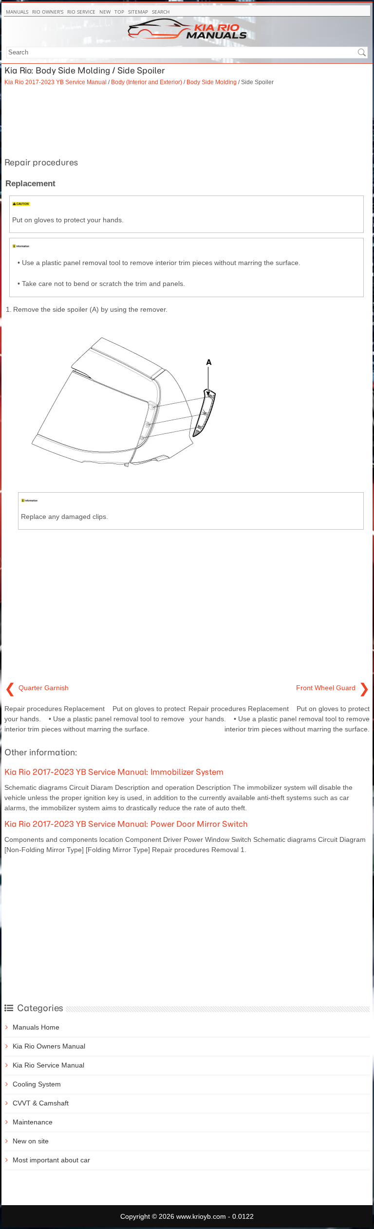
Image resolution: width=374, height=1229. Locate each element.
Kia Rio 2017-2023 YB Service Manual (55, 82)
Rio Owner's (47, 11)
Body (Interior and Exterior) (146, 82)
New (105, 11)
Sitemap (138, 11)
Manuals (17, 11)
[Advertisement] (187, 120)
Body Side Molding (212, 82)
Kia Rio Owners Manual (49, 1046)
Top (119, 11)
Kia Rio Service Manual (48, 1065)
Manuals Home (36, 1027)
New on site (31, 1141)
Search (160, 11)
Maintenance (33, 1122)
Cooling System (37, 1084)
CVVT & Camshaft (41, 1103)
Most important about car (51, 1160)
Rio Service (81, 11)
